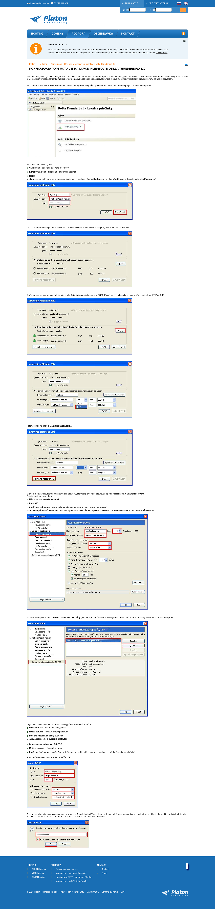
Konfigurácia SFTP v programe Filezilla (74, 877)
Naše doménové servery (67, 869)
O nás (104, 873)
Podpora (78, 33)
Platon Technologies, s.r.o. (46, 892)
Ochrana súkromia (109, 892)
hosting (39, 869)
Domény (57, 33)
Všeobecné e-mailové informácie (71, 873)
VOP (123, 892)
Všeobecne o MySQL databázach (71, 881)
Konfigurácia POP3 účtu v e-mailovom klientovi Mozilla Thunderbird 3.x (83, 64)
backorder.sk (161, 52)
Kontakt (128, 33)
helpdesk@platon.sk (39, 3)
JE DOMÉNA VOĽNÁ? (159, 3)
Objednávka (103, 33)
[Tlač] (185, 64)
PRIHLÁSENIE (131, 3)
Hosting (37, 33)
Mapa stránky (93, 892)
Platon (32, 64)
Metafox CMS (78, 892)
